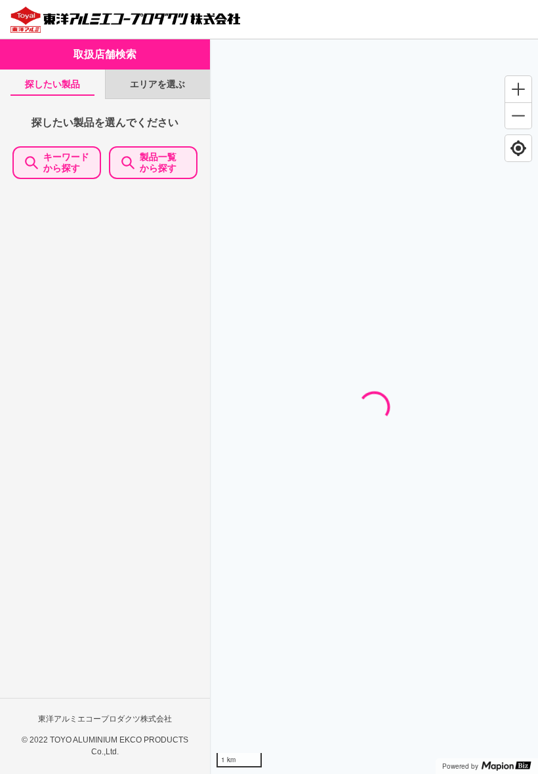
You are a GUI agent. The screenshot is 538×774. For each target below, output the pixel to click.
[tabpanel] (105, 436)
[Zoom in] (518, 89)
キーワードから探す (66, 162)
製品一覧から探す (158, 162)
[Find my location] (518, 148)
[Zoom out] (518, 115)
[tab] (52, 84)
